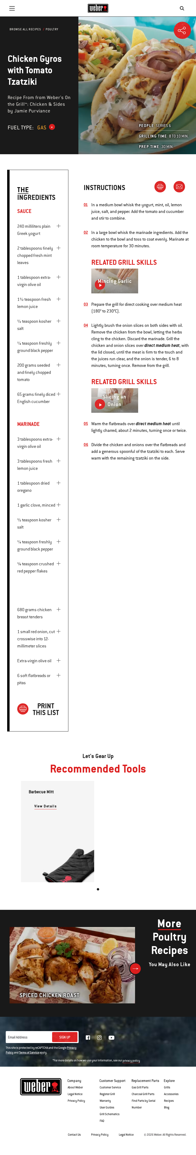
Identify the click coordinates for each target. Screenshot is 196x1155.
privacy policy (131, 1061)
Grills (167, 1087)
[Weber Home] (98, 8)
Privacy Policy (76, 1101)
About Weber (75, 1087)
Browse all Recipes (25, 29)
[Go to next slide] (135, 968)
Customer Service (110, 1087)
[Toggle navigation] (12, 8)
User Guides (107, 1107)
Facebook (88, 1037)
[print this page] (162, 186)
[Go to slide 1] (98, 889)
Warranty (105, 1101)
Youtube (111, 1037)
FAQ (102, 1121)
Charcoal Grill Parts (143, 1094)
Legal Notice (75, 1094)
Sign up (64, 1037)
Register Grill (107, 1094)
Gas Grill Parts (140, 1087)
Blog (166, 1107)
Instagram (99, 1037)
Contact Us (74, 1135)
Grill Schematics (110, 1114)
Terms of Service (29, 1052)
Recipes (169, 1101)
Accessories (171, 1094)
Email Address (17, 1037)
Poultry (52, 29)
